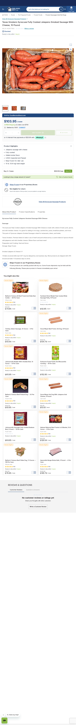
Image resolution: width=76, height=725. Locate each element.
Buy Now (65, 132)
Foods (13, 15)
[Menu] (3, 9)
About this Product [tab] (9, 212)
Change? (22, 127)
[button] (65, 9)
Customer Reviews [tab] (16, 490)
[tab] (5, 108)
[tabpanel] (38, 243)
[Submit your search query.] (61, 9)
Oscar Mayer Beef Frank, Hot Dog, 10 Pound (54, 329)
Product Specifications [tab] (27, 212)
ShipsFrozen (14, 185)
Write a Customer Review (38, 506)
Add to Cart (36, 133)
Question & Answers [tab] (33, 490)
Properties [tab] (41, 212)
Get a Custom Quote (65, 177)
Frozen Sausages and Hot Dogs (56, 15)
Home (6, 15)
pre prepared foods (24, 15)
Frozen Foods (38, 15)
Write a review (29, 28)
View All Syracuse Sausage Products (14, 19)
